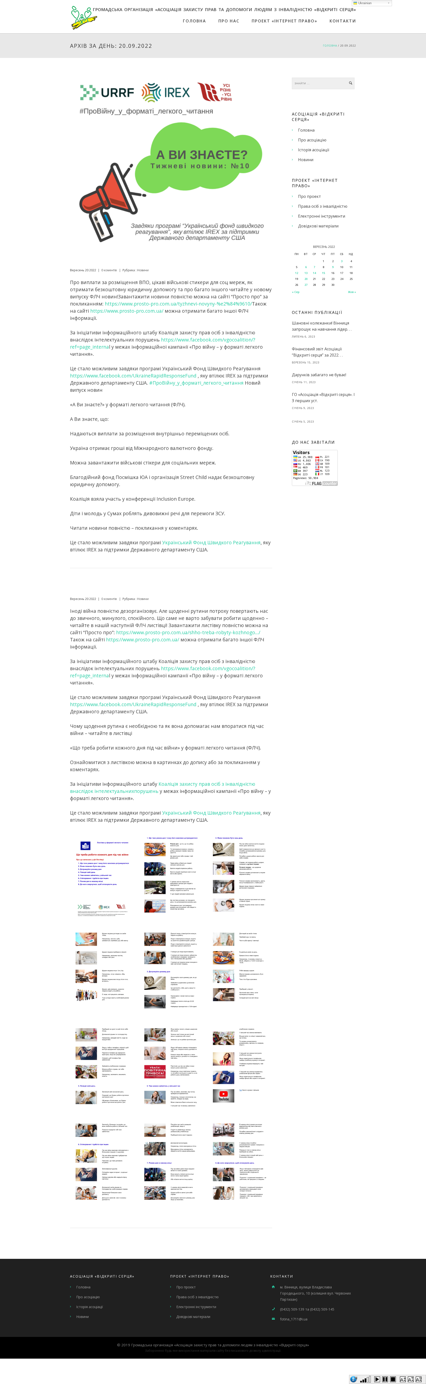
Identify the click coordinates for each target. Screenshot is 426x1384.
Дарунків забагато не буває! (319, 374)
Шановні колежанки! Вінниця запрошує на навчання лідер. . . (322, 326)
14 (314, 273)
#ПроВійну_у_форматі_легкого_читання (196, 382)
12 (296, 273)
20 (305, 279)
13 (305, 273)
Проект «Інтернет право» (284, 21)
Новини (142, 270)
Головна (194, 21)
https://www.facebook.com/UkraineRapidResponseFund (133, 375)
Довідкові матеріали (318, 226)
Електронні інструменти (321, 216)
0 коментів (109, 270)
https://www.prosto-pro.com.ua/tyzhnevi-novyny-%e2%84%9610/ (178, 303)
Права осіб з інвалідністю (322, 206)
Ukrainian (364, 3)
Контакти (343, 21)
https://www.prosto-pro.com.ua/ (126, 311)
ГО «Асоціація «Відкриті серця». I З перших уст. (323, 397)
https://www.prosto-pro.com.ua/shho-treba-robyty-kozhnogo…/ (188, 632)
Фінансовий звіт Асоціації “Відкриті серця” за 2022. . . (317, 352)
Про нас (228, 21)
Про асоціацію (312, 140)
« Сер (296, 292)
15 (323, 273)
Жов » (352, 292)
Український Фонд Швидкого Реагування (211, 542)
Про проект (309, 196)
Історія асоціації (313, 150)
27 (305, 285)
